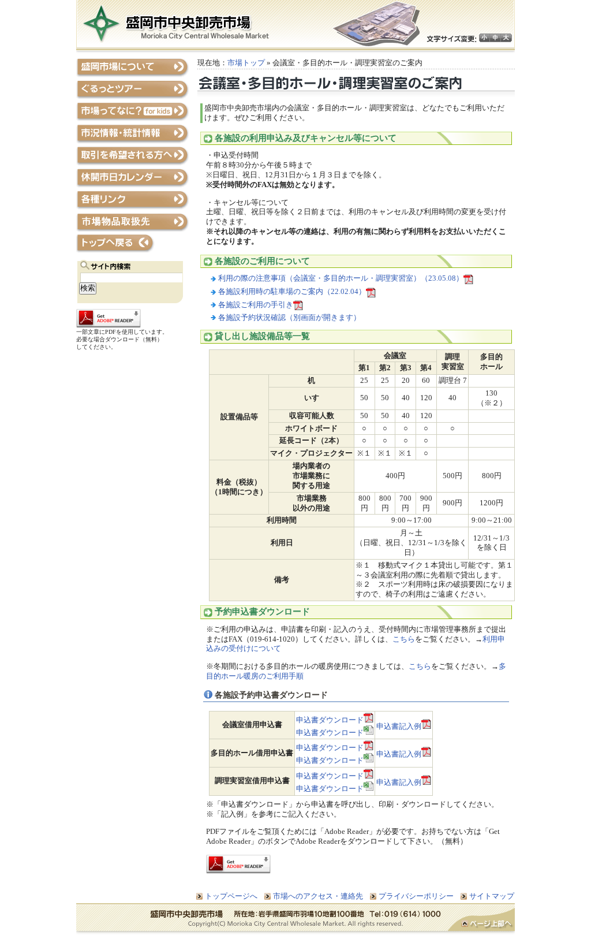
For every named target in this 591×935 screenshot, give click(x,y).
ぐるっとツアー (132, 90)
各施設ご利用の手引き (255, 304)
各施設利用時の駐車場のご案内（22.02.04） (292, 291)
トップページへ (132, 243)
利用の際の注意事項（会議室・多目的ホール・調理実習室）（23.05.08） (340, 278)
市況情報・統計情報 (132, 134)
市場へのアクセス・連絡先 (318, 896)
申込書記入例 (398, 726)
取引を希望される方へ (132, 156)
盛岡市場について (132, 68)
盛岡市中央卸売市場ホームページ (176, 23)
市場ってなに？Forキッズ (132, 112)
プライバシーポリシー (416, 896)
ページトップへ (481, 919)
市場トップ (246, 62)
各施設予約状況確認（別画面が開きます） (289, 317)
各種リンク (132, 199)
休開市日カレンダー (132, 177)
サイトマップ (491, 896)
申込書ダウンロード (330, 720)
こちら (403, 639)
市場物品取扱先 (132, 221)
